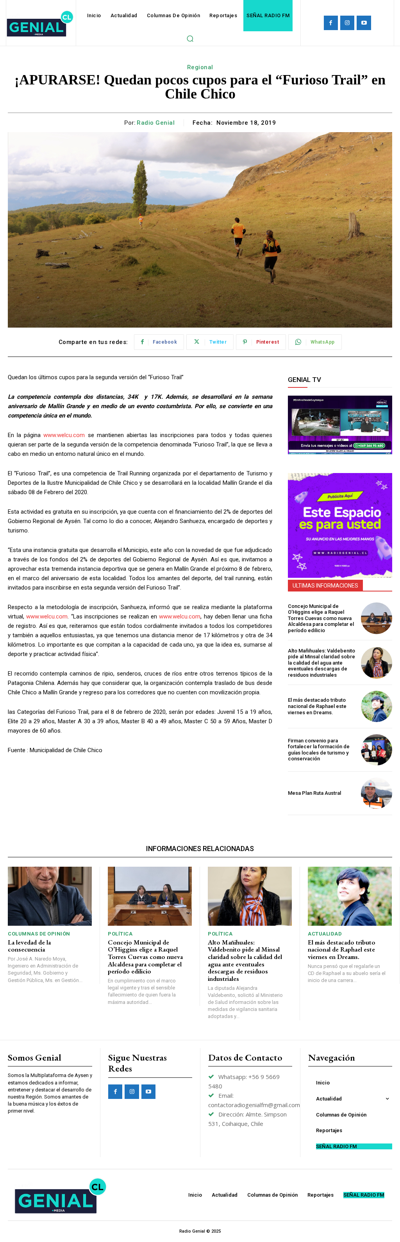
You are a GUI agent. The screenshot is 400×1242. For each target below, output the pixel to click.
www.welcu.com (64, 435)
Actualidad (325, 933)
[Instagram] (347, 23)
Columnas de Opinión (39, 933)
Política (120, 933)
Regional (200, 67)
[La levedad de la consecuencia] (50, 896)
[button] (189, 38)
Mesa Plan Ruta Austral (314, 793)
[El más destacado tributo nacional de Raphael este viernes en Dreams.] (376, 706)
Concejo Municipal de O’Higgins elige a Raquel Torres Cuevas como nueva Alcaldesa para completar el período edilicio (321, 618)
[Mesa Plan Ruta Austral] (376, 793)
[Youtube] (364, 23)
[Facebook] (331, 23)
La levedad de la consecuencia (29, 946)
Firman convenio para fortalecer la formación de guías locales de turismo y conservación (319, 750)
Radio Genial (156, 122)
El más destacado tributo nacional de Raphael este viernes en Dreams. (317, 706)
